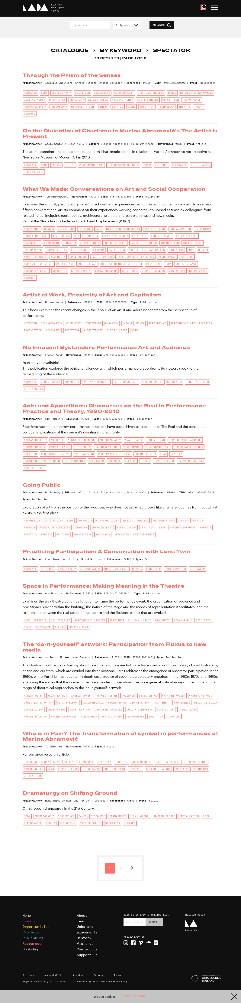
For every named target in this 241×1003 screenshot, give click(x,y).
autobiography (110, 440)
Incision (121, 762)
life (162, 527)
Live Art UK (191, 930)
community (73, 323)
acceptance (32, 228)
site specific (90, 823)
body (44, 92)
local (207, 816)
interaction (56, 709)
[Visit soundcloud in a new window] (148, 942)
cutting (69, 762)
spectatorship (143, 534)
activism (30, 323)
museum (203, 249)
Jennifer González (108, 709)
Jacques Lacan (59, 447)
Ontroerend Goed (107, 447)
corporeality (124, 92)
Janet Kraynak (80, 709)
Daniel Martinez (36, 235)
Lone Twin (153, 568)
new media (58, 256)
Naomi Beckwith (35, 256)
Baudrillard (156, 440)
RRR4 (168, 263)
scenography (183, 620)
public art (65, 263)
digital (143, 520)
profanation (33, 330)
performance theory (188, 447)
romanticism (83, 534)
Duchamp (183, 520)
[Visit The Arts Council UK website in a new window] (201, 978)
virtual (29, 113)
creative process (151, 92)
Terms (117, 975)
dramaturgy (57, 99)
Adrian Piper (33, 695)
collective (102, 92)
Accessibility (53, 975)
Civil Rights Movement (123, 228)
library (99, 249)
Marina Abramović (96, 381)
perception (170, 99)
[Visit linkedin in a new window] (156, 942)
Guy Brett (162, 702)
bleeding (30, 762)
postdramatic (84, 454)
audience (30, 92)
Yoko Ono (173, 716)
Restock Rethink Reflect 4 (121, 263)
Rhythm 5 (135, 769)
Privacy (99, 975)
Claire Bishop (155, 228)
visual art (177, 270)
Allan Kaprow (57, 695)
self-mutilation (158, 769)
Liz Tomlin (82, 447)
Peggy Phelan (68, 769)
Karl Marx (147, 527)
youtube (29, 277)
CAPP (98, 228)
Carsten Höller (173, 695)
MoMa (191, 249)
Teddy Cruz (130, 270)
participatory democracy (135, 256)
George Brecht (140, 702)
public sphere (152, 381)
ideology (80, 527)
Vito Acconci (33, 388)
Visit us (85, 943)
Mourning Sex (33, 769)
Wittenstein (33, 776)
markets (205, 527)
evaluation (32, 242)
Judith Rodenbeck (140, 709)
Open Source (78, 256)
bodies (58, 520)
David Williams (116, 568)
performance (192, 99)
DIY (76, 235)
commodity (85, 520)
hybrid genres (164, 816)
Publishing (33, 938)
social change (186, 263)
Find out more (134, 996)
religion (62, 534)
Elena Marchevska (115, 235)
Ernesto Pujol (161, 235)
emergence (139, 235)
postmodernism (145, 454)
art (46, 520)
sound (131, 106)
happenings (182, 702)
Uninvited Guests (191, 460)
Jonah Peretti (56, 249)
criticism (202, 228)
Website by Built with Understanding (102, 981)
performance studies (123, 165)
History (84, 938)
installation (126, 527)
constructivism (107, 520)
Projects (31, 932)
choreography (61, 92)
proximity (162, 620)
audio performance (81, 440)
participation (102, 256)
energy (56, 165)
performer (116, 620)
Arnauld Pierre (106, 695)
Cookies (78, 975)
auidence (47, 568)
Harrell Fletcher (144, 242)
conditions (93, 323)
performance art (91, 165)
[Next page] (131, 868)
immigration (170, 242)
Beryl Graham (148, 695)
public (51, 823)
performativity (35, 106)
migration (176, 249)
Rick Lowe (153, 263)
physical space (139, 620)
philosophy (59, 106)
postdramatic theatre (114, 454)
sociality (53, 330)
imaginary (76, 99)
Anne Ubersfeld (35, 620)
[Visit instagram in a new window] (126, 942)
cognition (82, 92)
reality (176, 454)
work (134, 330)
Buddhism (85, 228)
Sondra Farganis (36, 270)
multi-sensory (147, 99)
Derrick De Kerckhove (196, 92)
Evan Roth (51, 242)
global (145, 816)
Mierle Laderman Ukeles (147, 249)
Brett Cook (66, 228)
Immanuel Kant (102, 527)
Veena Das (200, 769)
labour (127, 323)
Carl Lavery (67, 568)
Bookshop (31, 949)
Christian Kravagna (38, 702)
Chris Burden (51, 381)
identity (104, 762)
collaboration (180, 228)
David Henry (61, 235)
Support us (87, 955)
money (140, 323)
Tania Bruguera (106, 270)
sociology (102, 534)
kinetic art (166, 709)
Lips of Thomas (195, 762)
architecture (60, 620)
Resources (32, 943)
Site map (28, 975)
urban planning (153, 270)
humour (137, 568)
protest (47, 534)
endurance (86, 762)
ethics (70, 165)
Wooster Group (34, 467)
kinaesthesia (98, 99)
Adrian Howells (35, 440)
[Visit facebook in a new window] (133, 942)
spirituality (200, 165)
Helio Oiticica (205, 702)
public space (87, 263)
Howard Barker (34, 447)
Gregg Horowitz (115, 242)
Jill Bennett (142, 762)
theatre (184, 106)
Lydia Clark (188, 709)
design (128, 520)
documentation (163, 520)
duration (111, 323)
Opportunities (36, 926)
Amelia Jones (81, 695)
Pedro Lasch (167, 256)
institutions (192, 242)
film (133, 816)
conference (66, 816)
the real (114, 460)
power (147, 165)
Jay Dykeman (33, 249)
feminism (69, 242)
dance (172, 92)
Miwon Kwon (89, 716)
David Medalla (93, 702)
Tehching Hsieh (197, 381)
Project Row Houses (38, 263)
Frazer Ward (117, 702)
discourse (98, 816)
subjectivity (33, 172)
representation (82, 106)
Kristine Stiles (168, 762)
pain (50, 769)
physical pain (114, 769)
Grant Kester (90, 242)
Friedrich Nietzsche (54, 527)
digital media (34, 99)
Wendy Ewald (198, 270)
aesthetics (32, 520)
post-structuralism (55, 454)
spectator (147, 106)
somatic (117, 106)
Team (81, 921)
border (49, 228)
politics (186, 256)
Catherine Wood (200, 695)
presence (161, 165)
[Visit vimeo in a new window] (141, 942)
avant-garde (134, 440)
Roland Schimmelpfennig (42, 460)
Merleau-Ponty (122, 99)
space (28, 627)
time (124, 330)
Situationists (74, 460)
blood (45, 762)
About (82, 915)
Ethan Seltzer (187, 235)
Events (29, 921)
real (163, 454)
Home (27, 915)
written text (78, 627)
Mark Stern (117, 249)
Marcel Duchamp (35, 716)
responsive (68, 823)
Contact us (87, 949)
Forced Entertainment (185, 440)
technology (166, 106)
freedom (29, 527)
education (90, 235)
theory (199, 106)
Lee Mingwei (80, 249)
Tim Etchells (164, 460)
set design (204, 620)
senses (103, 106)
